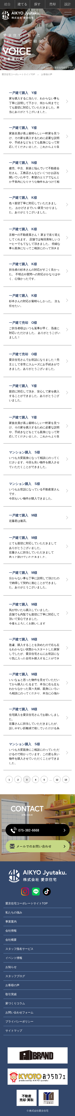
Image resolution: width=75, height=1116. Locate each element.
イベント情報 (13, 957)
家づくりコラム (15, 1003)
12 (57, 780)
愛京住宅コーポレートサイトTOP (18, 74)
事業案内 (11, 921)
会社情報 (11, 930)
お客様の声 (12, 985)
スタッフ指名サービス (19, 948)
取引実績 (11, 994)
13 (66, 780)
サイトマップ (13, 1030)
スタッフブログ (15, 976)
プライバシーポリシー (19, 1021)
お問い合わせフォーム (19, 1012)
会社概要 (11, 939)
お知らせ (11, 967)
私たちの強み (13, 912)
